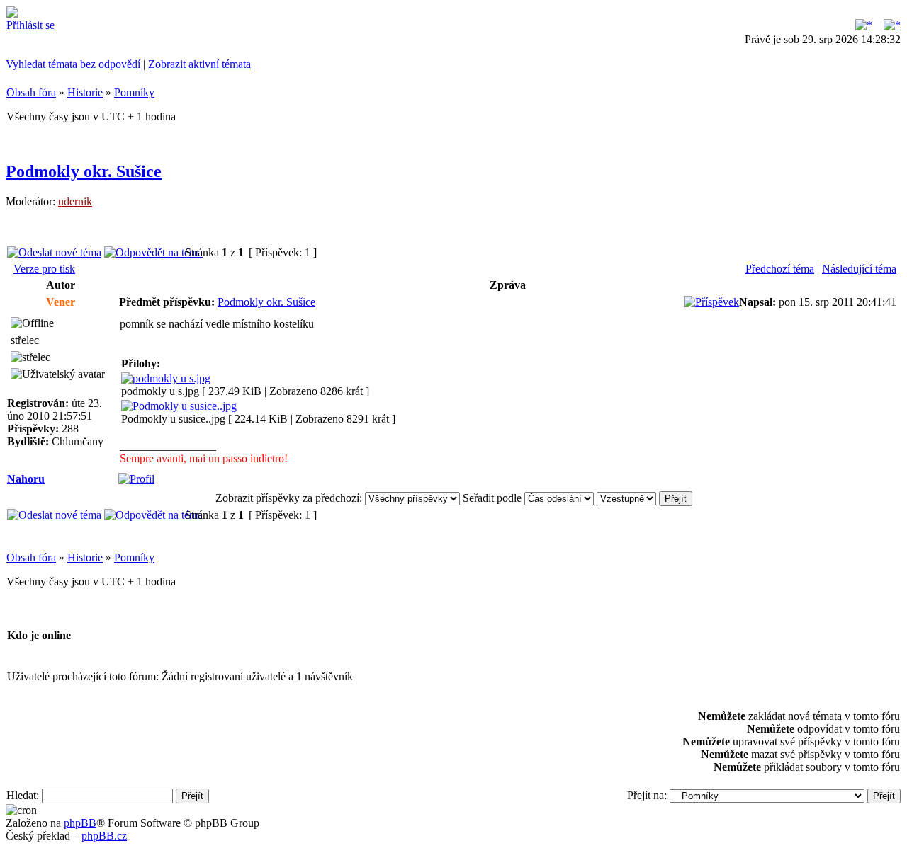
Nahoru (26, 479)
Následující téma (859, 269)
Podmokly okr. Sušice (84, 171)
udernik (75, 201)
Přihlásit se (30, 25)
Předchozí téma (779, 269)
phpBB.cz (104, 836)
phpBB (80, 823)
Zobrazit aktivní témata (199, 64)
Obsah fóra (31, 92)
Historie (85, 92)
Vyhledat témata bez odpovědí (73, 64)
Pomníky (134, 92)
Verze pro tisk (44, 269)
